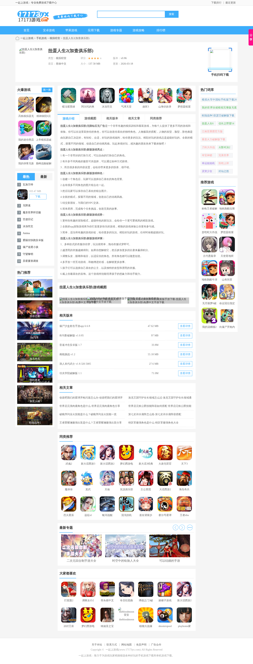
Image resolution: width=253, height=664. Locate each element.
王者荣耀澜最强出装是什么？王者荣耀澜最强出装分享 (90, 422)
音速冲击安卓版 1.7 (70, 345)
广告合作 (156, 644)
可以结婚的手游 (169, 560)
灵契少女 (207, 171)
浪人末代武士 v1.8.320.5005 (75, 363)
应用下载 (94, 30)
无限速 (27, 205)
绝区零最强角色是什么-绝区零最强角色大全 (153, 422)
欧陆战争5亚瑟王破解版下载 (218, 115)
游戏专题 (116, 30)
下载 (37, 196)
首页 (26, 30)
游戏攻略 (138, 30)
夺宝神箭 (207, 155)
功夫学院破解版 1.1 (70, 373)
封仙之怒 (224, 171)
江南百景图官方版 (212, 131)
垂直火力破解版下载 (213, 139)
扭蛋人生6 (208, 123)
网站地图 (126, 644)
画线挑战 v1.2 (67, 354)
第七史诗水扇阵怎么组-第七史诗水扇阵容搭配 (154, 414)
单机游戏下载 (164, 655)
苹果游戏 (71, 30)
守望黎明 (28, 254)
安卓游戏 (49, 30)
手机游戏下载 (146, 655)
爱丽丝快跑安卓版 (33, 240)
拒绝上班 (224, 163)
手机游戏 (41, 38)
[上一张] (93, 300)
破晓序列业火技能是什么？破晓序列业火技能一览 (87, 414)
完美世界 (224, 155)
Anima (26, 233)
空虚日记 (28, 219)
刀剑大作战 (208, 147)
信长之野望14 (226, 123)
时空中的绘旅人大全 (125, 560)
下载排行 (216, 2)
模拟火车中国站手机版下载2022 (219, 100)
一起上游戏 (26, 38)
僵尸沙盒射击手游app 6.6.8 (74, 326)
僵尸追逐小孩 (30, 247)
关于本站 (97, 644)
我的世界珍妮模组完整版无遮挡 (219, 108)
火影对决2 (224, 147)
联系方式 (111, 644)
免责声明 (141, 644)
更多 (190, 527)
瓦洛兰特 (28, 184)
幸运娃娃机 (208, 163)
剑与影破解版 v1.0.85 (71, 335)
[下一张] (160, 300)
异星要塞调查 (30, 261)
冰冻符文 (28, 226)
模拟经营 (55, 38)
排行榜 (161, 30)
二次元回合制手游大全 (81, 560)
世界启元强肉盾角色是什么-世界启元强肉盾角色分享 (89, 406)
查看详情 (185, 326)
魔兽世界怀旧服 (32, 212)
